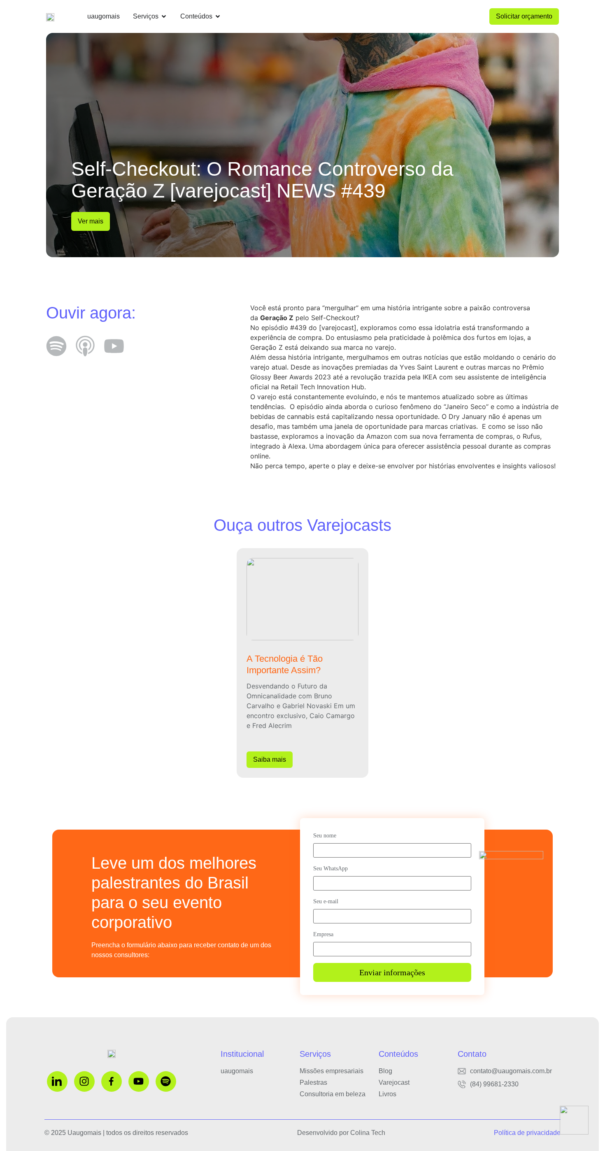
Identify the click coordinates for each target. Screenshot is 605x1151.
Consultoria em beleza (332, 1094)
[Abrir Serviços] (164, 16)
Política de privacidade (527, 1132)
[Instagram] (84, 1081)
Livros (387, 1094)
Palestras (313, 1082)
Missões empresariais (331, 1070)
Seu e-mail (325, 901)
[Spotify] (166, 1081)
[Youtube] (138, 1081)
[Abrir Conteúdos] (217, 16)
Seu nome (324, 835)
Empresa (323, 934)
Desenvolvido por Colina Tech (341, 1132)
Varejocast (394, 1082)
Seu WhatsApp (330, 868)
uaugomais (237, 1070)
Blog (385, 1070)
